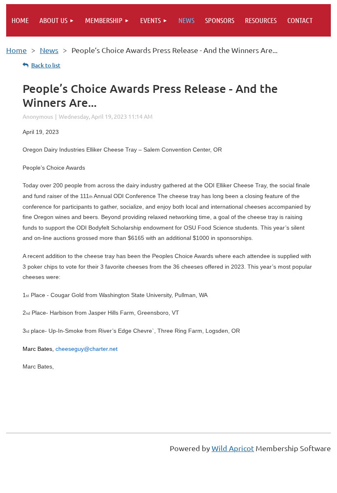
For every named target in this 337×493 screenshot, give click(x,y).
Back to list (45, 65)
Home (16, 50)
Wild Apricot (233, 448)
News (49, 50)
